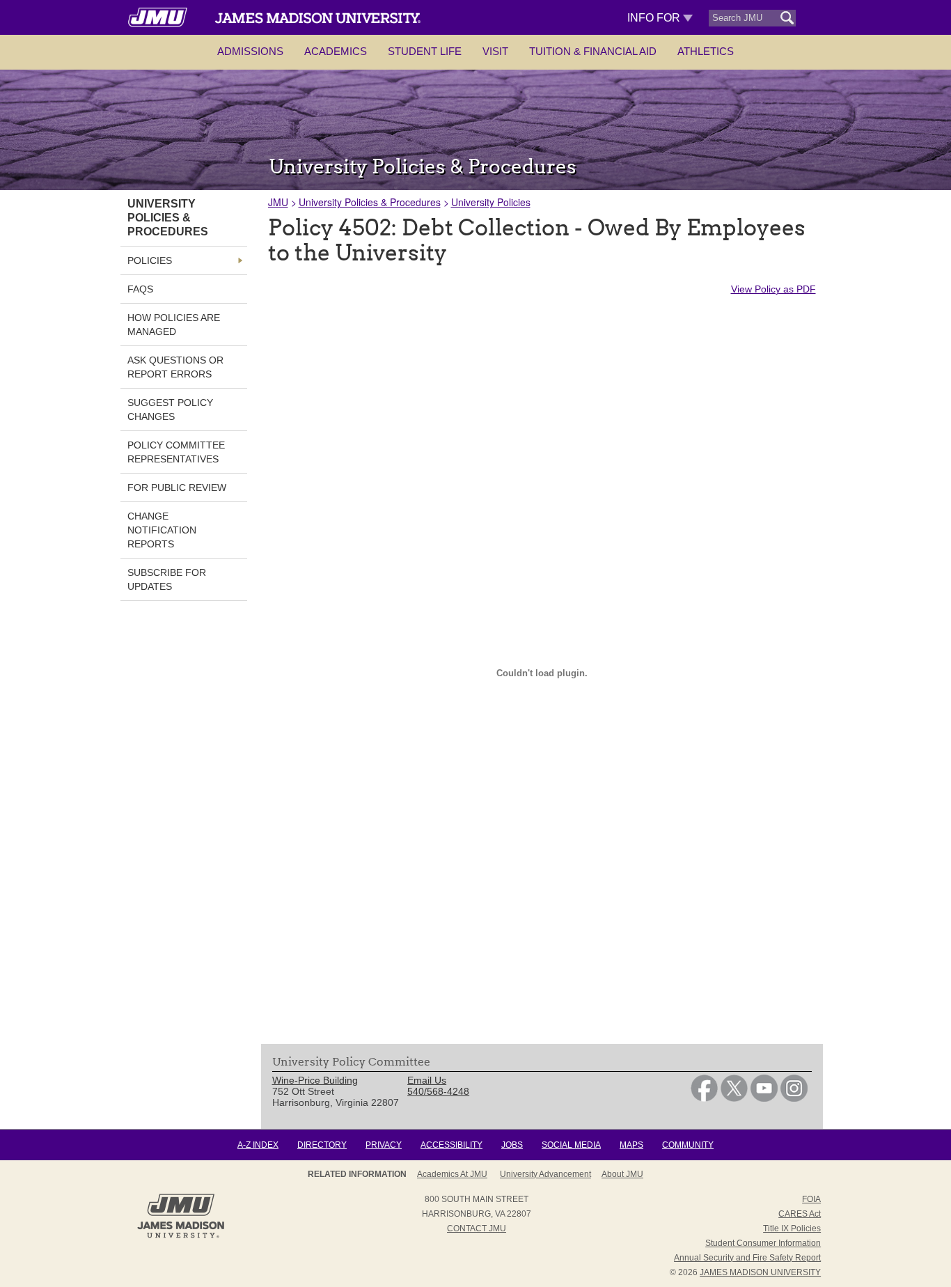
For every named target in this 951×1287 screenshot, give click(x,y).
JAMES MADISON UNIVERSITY (760, 1272)
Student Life (425, 51)
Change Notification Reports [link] (161, 529)
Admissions (250, 51)
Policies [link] (149, 260)
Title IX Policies (792, 1228)
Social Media (571, 1145)
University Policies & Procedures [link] (167, 217)
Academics (335, 51)
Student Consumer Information (763, 1243)
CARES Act (799, 1214)
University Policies (490, 202)
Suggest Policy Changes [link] (170, 409)
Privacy (384, 1145)
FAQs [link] (140, 289)
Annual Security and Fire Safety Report (747, 1258)
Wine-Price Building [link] (315, 1080)
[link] (704, 1098)
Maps (631, 1145)
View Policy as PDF (773, 289)
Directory (322, 1145)
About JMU (622, 1174)
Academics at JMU (452, 1174)
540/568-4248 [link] (438, 1091)
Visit (495, 51)
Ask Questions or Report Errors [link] (175, 367)
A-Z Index (257, 1145)
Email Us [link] (426, 1080)
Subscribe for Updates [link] (166, 579)
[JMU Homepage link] (180, 1236)
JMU (278, 202)
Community (688, 1145)
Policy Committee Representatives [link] (176, 452)
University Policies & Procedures (370, 202)
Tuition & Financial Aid (593, 51)
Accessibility (451, 1145)
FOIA (811, 1199)
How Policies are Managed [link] (173, 324)
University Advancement (545, 1174)
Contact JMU (476, 1228)
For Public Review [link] (176, 487)
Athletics (705, 51)
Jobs (512, 1145)
